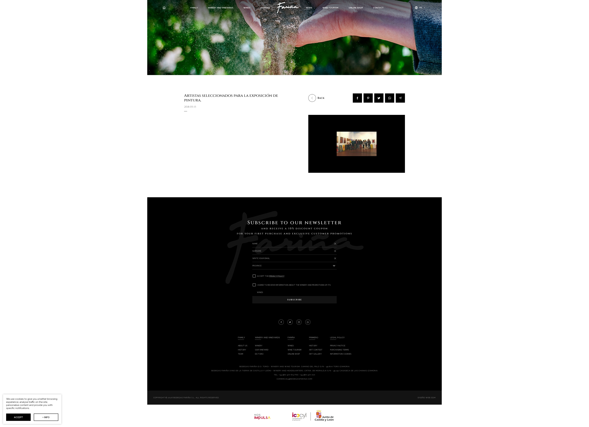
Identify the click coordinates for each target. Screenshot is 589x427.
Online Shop (356, 7)
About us (242, 346)
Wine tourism (330, 7)
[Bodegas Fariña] (287, 7)
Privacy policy (276, 276)
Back (321, 98)
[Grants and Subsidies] (294, 415)
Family (194, 7)
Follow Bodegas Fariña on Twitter (290, 322)
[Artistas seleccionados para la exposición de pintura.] (356, 144)
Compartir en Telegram (400, 98)
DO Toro (259, 354)
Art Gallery (315, 354)
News (309, 7)
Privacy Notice (337, 346)
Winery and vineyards (220, 7)
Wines (246, 7)
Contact (378, 7)
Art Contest (315, 350)
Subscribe (294, 300)
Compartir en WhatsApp (389, 98)
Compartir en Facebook (357, 98)
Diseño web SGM (427, 398)
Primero (265, 7)
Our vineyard (261, 350)
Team (240, 354)
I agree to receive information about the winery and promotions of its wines (294, 288)
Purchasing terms (339, 350)
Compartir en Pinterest (368, 98)
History (242, 350)
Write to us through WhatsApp (308, 322)
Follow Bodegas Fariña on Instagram (299, 322)
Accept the (270, 276)
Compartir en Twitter (378, 98)
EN (420, 7)
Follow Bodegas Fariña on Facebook (281, 322)
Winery (258, 346)
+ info (46, 417)
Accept (18, 417)
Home (166, 7)
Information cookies (340, 354)
